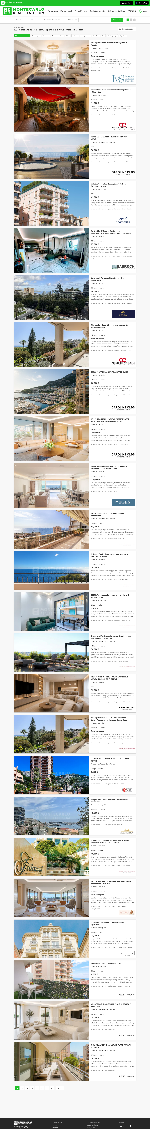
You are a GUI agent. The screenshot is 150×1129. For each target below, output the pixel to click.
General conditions (92, 1125)
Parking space (36, 36)
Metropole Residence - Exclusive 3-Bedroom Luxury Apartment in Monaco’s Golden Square (109, 719)
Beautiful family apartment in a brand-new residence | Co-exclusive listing (109, 467)
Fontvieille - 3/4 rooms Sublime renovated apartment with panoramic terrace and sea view (111, 232)
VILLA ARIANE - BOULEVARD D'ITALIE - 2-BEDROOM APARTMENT (111, 1005)
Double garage (112, 36)
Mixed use (96, 36)
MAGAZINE (131, 11)
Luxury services (85, 36)
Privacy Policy (90, 1128)
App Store (127, 3)
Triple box (123, 36)
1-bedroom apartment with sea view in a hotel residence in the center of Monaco (110, 841)
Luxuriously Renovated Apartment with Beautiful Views (107, 279)
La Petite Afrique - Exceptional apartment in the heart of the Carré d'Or (111, 882)
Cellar (67, 36)
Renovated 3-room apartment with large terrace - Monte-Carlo (111, 91)
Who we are (55, 1125)
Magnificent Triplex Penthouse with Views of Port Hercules (109, 800)
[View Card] (131, 19)
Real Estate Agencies (97, 11)
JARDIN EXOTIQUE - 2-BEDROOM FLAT (106, 963)
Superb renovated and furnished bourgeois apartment (108, 923)
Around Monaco (81, 11)
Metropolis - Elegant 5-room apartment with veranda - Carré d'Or (109, 326)
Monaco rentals (66, 11)
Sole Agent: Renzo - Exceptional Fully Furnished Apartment (110, 44)
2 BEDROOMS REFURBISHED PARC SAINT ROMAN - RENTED (110, 760)
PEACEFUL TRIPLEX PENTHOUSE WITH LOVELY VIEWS (109, 138)
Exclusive (75, 36)
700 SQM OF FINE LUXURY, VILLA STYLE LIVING (109, 372)
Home (15, 27)
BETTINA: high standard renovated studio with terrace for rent (110, 596)
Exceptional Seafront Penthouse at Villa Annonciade (107, 514)
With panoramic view (21, 36)
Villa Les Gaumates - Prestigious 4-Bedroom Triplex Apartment (109, 185)
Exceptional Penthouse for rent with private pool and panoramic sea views (111, 637)
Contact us (55, 1128)
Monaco (21, 27)
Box (103, 36)
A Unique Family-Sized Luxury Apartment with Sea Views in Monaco (110, 555)
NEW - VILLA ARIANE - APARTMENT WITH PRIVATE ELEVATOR (111, 1046)
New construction (57, 36)
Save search (117, 20)
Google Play (143, 3)
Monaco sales (52, 11)
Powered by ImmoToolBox (21, 1128)
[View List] (127, 19)
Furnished (46, 36)
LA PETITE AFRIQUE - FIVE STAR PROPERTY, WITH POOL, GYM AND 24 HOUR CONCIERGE (110, 420)
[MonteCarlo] (23, 11)
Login (145, 11)
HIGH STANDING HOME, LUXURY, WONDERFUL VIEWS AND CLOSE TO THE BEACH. (109, 678)
